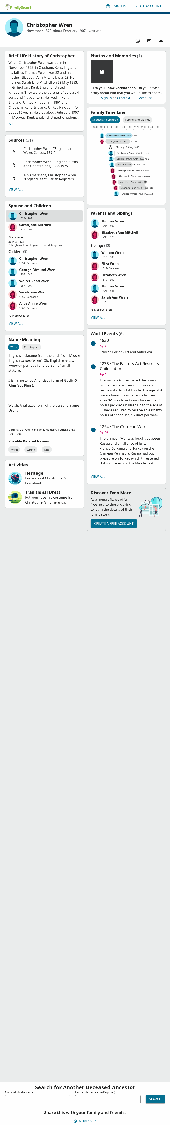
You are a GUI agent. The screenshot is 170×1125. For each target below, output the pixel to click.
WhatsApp (87, 1121)
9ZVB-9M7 (95, 31)
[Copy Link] (161, 41)
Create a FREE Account (134, 98)
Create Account (147, 6)
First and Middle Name (19, 1092)
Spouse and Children (105, 119)
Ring (47, 449)
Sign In (120, 6)
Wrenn (31, 449)
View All (16, 189)
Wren (13, 347)
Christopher (31, 347)
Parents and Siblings (137, 119)
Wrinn (14, 449)
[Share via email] (149, 41)
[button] (44, 150)
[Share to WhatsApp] (138, 41)
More (13, 124)
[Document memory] (102, 71)
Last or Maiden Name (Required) (95, 1092)
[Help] (108, 6)
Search (155, 1099)
